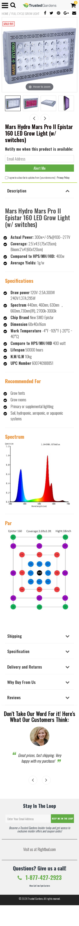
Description (16, 190)
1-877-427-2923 (43, 877)
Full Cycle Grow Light (25, 13)
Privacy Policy (63, 177)
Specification (18, 651)
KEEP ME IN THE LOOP (62, 818)
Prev (34, 118)
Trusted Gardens (35, 898)
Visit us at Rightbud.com (39, 849)
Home (5, 13)
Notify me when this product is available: (39, 149)
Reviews (14, 697)
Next (45, 118)
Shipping (14, 636)
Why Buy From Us (21, 682)
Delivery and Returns (24, 667)
